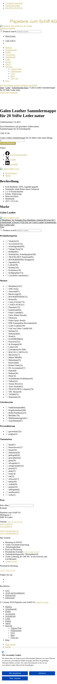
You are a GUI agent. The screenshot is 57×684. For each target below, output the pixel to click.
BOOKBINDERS (17, 297)
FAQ (7, 591)
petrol (12, 468)
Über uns (14, 637)
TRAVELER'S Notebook (21, 257)
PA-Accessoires (16, 368)
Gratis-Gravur (11, 561)
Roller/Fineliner (17, 413)
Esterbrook (14, 310)
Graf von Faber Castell (20, 328)
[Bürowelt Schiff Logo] (16, 26)
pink (12, 471)
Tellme (13, 381)
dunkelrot (14, 452)
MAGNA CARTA (18, 352)
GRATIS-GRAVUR (14, 8)
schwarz (13, 479)
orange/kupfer (16, 466)
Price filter (4, 505)
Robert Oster (15, 365)
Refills (13, 252)
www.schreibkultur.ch (9, 533)
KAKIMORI (15, 339)
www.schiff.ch (6, 526)
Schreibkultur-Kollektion (20, 378)
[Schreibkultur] (28, 23)
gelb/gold (14, 455)
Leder (7, 88)
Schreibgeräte (16, 246)
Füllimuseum (16, 630)
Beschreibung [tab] (11, 173)
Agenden (13, 262)
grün (12, 460)
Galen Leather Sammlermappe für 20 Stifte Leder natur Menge (26, 138)
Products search (9, 31)
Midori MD (15, 357)
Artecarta (13, 291)
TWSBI (13, 394)
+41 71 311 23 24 (14, 522)
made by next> (42, 602)
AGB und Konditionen (15, 593)
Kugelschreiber (17, 410)
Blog (13, 635)
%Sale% (13, 241)
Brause (12, 299)
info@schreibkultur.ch (9, 531)
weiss (12, 495)
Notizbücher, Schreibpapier (22, 254)
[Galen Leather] (9, 169)
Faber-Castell (15, 312)
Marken (8, 607)
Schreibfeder (15, 421)
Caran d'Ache (16, 302)
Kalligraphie (15, 273)
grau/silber (14, 458)
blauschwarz (15, 447)
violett (12, 484)
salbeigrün (13, 489)
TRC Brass (14, 392)
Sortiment (14, 92)
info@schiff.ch (6, 524)
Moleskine (14, 360)
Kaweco (14, 341)
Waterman (14, 397)
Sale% (8, 623)
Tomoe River (15, 384)
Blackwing (14, 294)
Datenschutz (10, 595)
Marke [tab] (8, 175)
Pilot (12, 376)
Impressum (9, 598)
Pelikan (13, 373)
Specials (8, 626)
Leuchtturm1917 (17, 349)
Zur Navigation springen (10, 85)
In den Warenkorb (8, 143)
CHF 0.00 (10, 41)
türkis (12, 482)
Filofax (12, 318)
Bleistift (13, 415)
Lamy (13, 347)
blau (12, 445)
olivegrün (14, 463)
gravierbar (14, 431)
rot (11, 476)
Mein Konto (10, 644)
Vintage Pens (15, 249)
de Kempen (15, 344)
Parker (12, 371)
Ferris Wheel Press (17, 315)
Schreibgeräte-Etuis (20, 88)
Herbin (13, 331)
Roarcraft (13, 363)
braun (12, 450)
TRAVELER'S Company (20, 389)
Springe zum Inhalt (29, 85)
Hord (11, 336)
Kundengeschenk (12, 5)
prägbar (12, 434)
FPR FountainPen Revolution (22, 323)
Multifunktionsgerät (17, 418)
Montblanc (15, 286)
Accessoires (15, 244)
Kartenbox (14, 270)
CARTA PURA (16, 305)
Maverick (14, 355)
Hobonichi (14, 334)
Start (2, 88)
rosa (11, 474)
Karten (13, 267)
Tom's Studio (15, 386)
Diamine (14, 307)
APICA (13, 289)
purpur (12, 487)
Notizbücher (10, 616)
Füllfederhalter (16, 407)
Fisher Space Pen (16, 320)
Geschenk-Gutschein (14, 3)
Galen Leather (16, 326)
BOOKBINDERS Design (21, 260)
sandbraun (13, 492)
